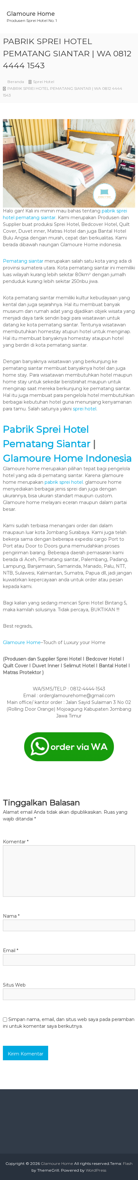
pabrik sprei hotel (64, 482)
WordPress (96, 1170)
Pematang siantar (23, 261)
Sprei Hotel (43, 81)
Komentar (16, 842)
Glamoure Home (31, 13)
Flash (128, 1163)
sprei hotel (84, 409)
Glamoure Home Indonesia (67, 458)
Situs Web (14, 985)
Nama (11, 916)
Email (10, 950)
